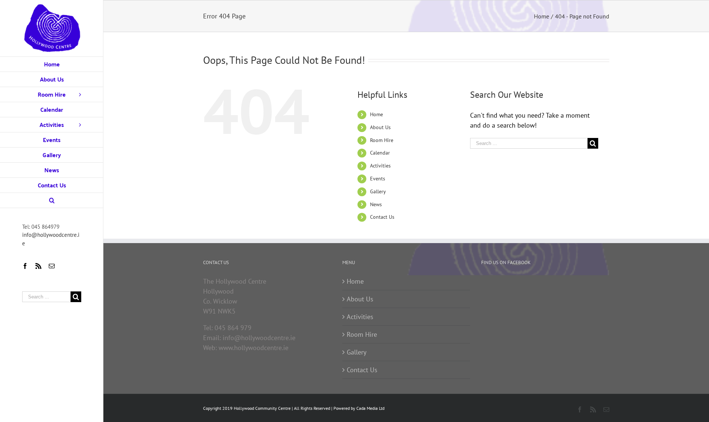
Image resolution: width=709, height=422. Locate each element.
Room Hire (381, 140)
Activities (380, 165)
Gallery (378, 191)
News (376, 204)
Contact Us (382, 217)
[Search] (51, 200)
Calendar (380, 152)
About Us (380, 127)
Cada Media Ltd (370, 408)
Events (377, 178)
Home (376, 114)
